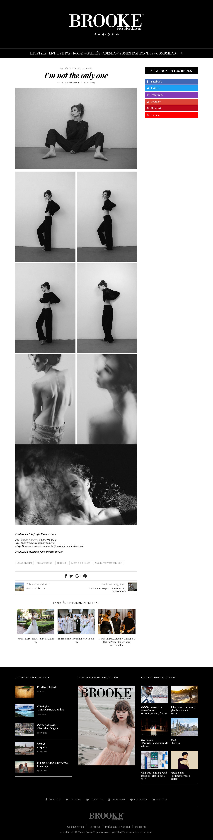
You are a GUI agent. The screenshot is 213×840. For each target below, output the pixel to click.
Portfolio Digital (82, 68)
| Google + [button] (155, 101)
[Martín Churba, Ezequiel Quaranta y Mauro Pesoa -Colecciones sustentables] (117, 621)
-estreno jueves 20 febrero (180, 775)
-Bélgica (175, 742)
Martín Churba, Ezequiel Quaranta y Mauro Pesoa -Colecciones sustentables (116, 642)
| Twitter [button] (154, 88)
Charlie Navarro (28, 539)
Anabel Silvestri (24, 563)
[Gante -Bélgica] (184, 727)
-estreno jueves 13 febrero (154, 710)
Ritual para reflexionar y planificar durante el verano (183, 710)
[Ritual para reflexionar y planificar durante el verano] (184, 694)
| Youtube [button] (154, 115)
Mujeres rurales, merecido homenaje (52, 764)
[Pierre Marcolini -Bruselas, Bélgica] (24, 729)
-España (42, 745)
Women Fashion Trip (135, 53)
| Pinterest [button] (155, 108)
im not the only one (80, 563)
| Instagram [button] (156, 95)
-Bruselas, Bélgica (47, 726)
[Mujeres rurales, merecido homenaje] (24, 767)
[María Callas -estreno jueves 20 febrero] (184, 760)
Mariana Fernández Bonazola (108, 563)
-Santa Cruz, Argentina (50, 707)
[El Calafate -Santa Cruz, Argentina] (24, 710)
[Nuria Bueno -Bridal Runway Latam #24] (76, 621)
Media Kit (140, 826)
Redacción (74, 82)
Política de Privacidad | (119, 826)
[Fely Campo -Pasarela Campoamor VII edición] (154, 727)
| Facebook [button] (155, 81)
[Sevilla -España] (24, 748)
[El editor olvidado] (24, 692)
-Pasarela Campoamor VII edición (154, 743)
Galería (93, 53)
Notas (78, 53)
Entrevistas (59, 53)
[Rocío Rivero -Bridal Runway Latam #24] (35, 621)
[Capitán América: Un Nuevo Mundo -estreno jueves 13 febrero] (154, 694)
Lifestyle (38, 53)
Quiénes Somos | (77, 826)
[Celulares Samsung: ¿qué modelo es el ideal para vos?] (154, 760)
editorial (61, 563)
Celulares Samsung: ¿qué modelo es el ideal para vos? (154, 775)
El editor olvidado (47, 687)
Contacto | (96, 826)
